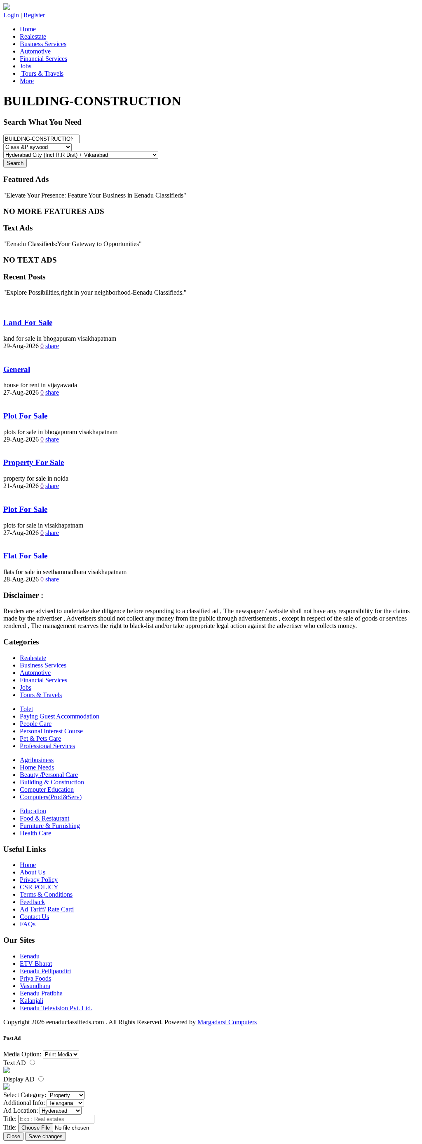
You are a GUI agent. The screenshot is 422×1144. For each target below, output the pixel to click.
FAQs (27, 924)
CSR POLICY (39, 887)
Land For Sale (27, 322)
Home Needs (37, 767)
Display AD (19, 1079)
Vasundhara (35, 985)
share (52, 345)
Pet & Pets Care (40, 738)
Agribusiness (37, 759)
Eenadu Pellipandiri (45, 970)
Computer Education (47, 789)
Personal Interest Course (51, 731)
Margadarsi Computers (227, 1021)
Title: (9, 1118)
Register (34, 15)
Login (11, 15)
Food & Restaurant (44, 818)
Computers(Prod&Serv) (51, 796)
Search (15, 163)
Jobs (25, 66)
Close (13, 1136)
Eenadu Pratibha (41, 993)
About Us (32, 872)
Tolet (26, 708)
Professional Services (47, 745)
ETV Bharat (36, 963)
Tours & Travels (41, 73)
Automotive (35, 51)
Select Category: (24, 1094)
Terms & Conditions (46, 894)
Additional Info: (24, 1102)
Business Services (43, 43)
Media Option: (22, 1054)
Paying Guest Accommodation (59, 716)
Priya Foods (35, 978)
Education (33, 810)
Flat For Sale (25, 555)
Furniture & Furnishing (50, 825)
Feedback (32, 901)
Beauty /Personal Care (49, 774)
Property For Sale (33, 462)
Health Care (35, 833)
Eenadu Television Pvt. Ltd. (56, 1007)
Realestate (33, 36)
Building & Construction (52, 782)
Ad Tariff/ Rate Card (47, 909)
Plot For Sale (25, 416)
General (16, 369)
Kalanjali (31, 1000)
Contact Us (34, 916)
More (27, 80)
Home (28, 29)
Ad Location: (20, 1110)
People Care (36, 723)
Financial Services (43, 58)
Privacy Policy (39, 879)
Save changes (45, 1136)
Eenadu (30, 956)
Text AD (15, 1062)
